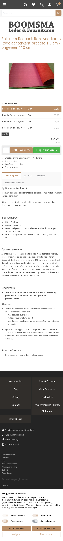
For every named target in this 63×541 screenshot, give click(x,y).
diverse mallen (24, 269)
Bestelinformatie (47, 381)
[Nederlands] (41, 5)
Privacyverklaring (9, 467)
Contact (16, 404)
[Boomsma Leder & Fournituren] (5, 5)
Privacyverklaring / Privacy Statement (47, 408)
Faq (16, 389)
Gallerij (15, 397)
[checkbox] (5, 515)
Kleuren (41, 175)
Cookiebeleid (15, 418)
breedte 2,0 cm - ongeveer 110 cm (30, 115)
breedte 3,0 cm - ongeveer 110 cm (30, 127)
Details (28, 175)
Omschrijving (12, 175)
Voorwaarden (15, 381)
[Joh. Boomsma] (31, 25)
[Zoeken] (58, 13)
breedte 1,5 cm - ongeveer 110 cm (30, 108)
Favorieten (33, 5)
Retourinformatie (14, 182)
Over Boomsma (47, 389)
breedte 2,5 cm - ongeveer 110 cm (30, 121)
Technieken (47, 397)
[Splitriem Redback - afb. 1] (31, 76)
